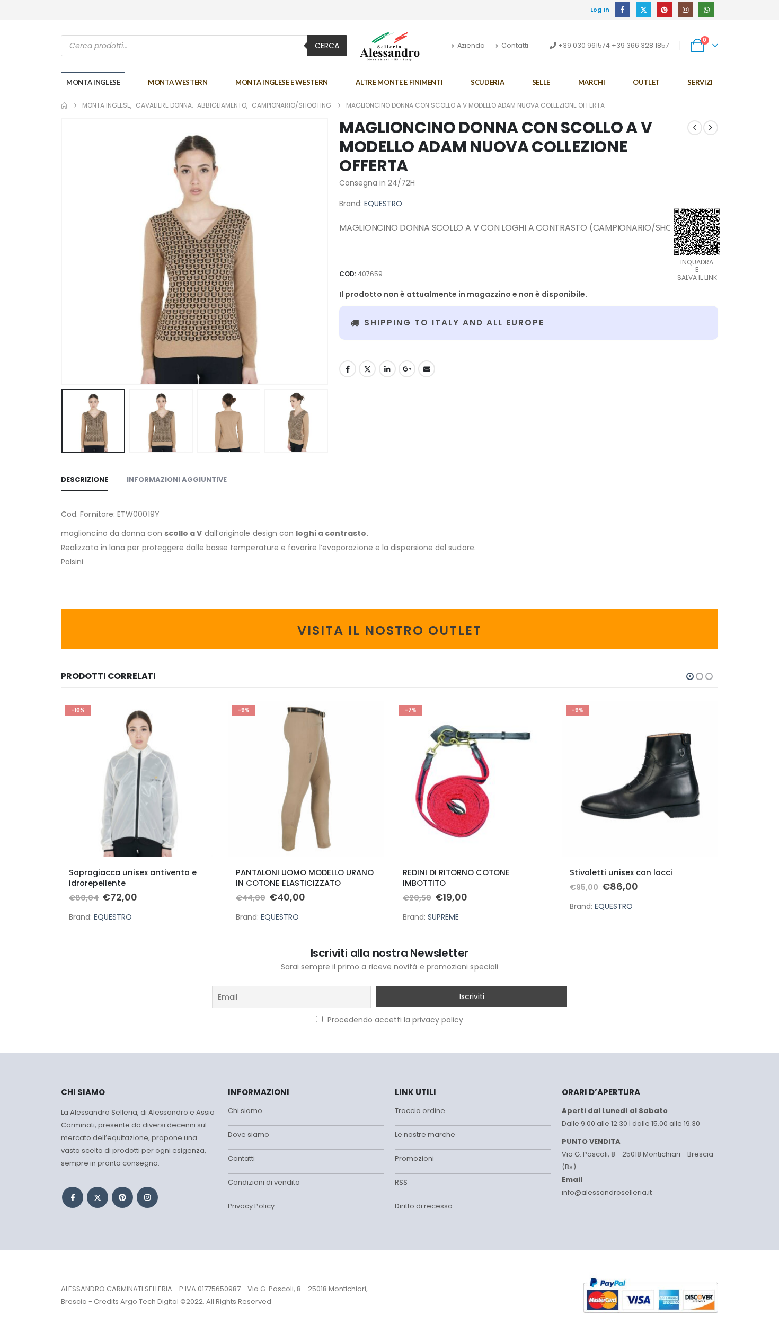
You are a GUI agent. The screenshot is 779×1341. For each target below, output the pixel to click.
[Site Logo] (389, 46)
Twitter (367, 368)
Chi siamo (245, 1111)
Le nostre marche (425, 1135)
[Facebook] (622, 9)
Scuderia (487, 82)
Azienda (471, 45)
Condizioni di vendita (264, 1182)
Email (426, 368)
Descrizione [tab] (84, 479)
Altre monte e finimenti (399, 82)
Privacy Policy (251, 1206)
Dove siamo (248, 1135)
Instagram (147, 1197)
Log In (600, 9)
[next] (710, 127)
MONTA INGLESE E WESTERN (281, 82)
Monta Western (177, 82)
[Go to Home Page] (64, 105)
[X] (643, 9)
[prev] (694, 127)
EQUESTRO (383, 203)
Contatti (514, 45)
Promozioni (414, 1158)
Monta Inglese (93, 82)
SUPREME (443, 917)
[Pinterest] (664, 9)
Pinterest (122, 1197)
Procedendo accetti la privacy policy (394, 1019)
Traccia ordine (420, 1111)
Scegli (199, 718)
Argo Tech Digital (149, 1301)
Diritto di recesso (424, 1206)
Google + (407, 368)
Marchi (591, 82)
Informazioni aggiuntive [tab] (177, 479)
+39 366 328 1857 (640, 45)
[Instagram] (685, 9)
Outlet (646, 82)
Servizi (700, 82)
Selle (541, 82)
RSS (401, 1182)
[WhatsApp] (706, 9)
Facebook (347, 368)
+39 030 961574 (584, 45)
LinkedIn (387, 368)
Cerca (327, 45)
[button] (64, 252)
